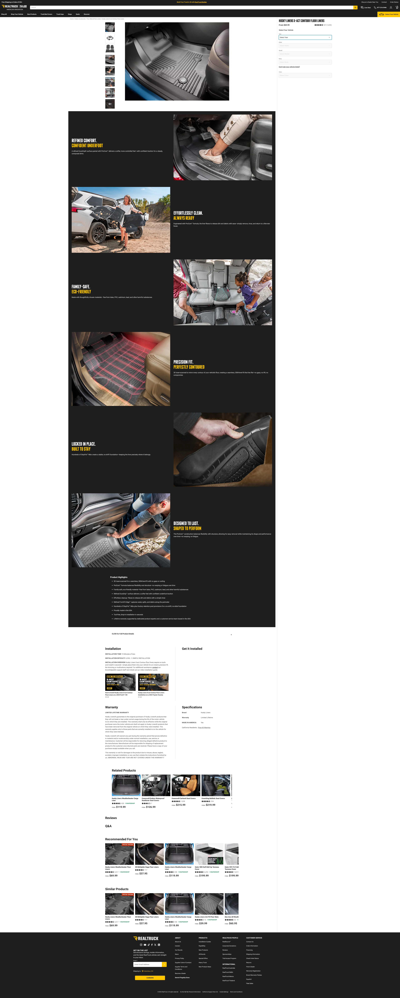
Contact (384, 2)
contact (155, 667)
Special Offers (203, 958)
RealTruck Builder (201, 2)
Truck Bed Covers (46, 14)
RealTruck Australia (228, 968)
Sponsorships (226, 954)
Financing (249, 950)
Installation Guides (205, 942)
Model (280, 50)
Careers (177, 946)
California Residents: (196, 728)
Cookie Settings (224, 992)
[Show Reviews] (323, 25)
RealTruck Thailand (228, 980)
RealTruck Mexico (228, 976)
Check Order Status (252, 958)
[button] (172, 634)
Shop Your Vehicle (17, 14)
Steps (70, 14)
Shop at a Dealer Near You (369, 2)
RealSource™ (226, 942)
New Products (31, 14)
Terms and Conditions (236, 992)
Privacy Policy (179, 958)
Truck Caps (60, 14)
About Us (178, 942)
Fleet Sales (249, 983)
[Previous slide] (114, 791)
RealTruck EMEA (227, 972)
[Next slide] (230, 791)
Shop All (4, 14)
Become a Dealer (180, 973)
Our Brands (178, 950)
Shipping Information (253, 954)
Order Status (394, 2)
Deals (78, 14)
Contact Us (249, 942)
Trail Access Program (229, 958)
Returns (248, 962)
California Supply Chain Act (210, 992)
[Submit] (164, 964)
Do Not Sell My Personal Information (190, 992)
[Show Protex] (110, 38)
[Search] (355, 7)
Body (280, 58)
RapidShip (202, 946)
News (177, 954)
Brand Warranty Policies (254, 975)
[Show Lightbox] (177, 61)
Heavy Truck (203, 962)
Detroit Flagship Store (182, 977)
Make (280, 42)
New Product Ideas (205, 967)
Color (280, 72)
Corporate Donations (229, 946)
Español (248, 979)
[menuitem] (4, 14)
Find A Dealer (250, 967)
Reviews (225, 950)
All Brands (202, 954)
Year (280, 34)
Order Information (252, 946)
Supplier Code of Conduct (183, 962)
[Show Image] (110, 27)
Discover (87, 14)
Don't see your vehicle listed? (289, 67)
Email (135, 960)
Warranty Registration (253, 971)
